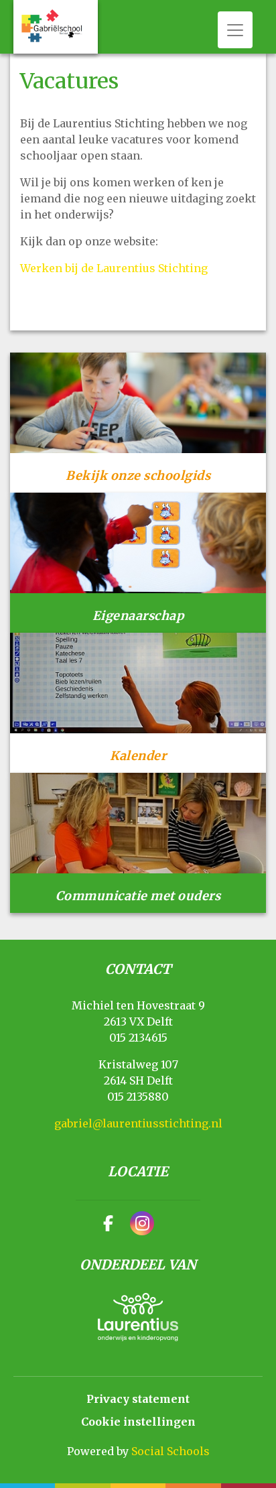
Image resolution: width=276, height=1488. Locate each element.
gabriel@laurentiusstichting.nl (138, 1123)
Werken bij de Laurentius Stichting (114, 268)
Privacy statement (138, 1399)
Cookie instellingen (138, 1421)
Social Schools (170, 1451)
